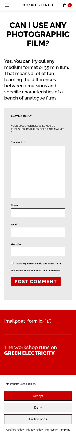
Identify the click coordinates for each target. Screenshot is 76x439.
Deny (38, 407)
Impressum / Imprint (57, 429)
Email (15, 224)
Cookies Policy (15, 429)
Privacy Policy (34, 429)
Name (15, 205)
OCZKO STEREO (38, 5)
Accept (38, 396)
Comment (17, 142)
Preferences (38, 419)
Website (16, 244)
